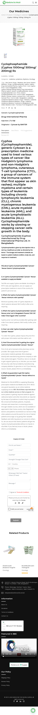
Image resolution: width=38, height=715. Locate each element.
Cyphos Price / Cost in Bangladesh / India (18, 87)
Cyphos (26, 84)
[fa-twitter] (9, 108)
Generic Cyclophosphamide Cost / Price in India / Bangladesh (17, 93)
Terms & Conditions (7, 612)
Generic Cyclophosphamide (20, 91)
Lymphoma (19, 79)
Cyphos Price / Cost (24, 86)
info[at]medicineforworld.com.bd (14, 593)
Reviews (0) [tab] (5, 135)
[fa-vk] (15, 108)
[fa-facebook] (6, 108)
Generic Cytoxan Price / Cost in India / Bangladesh (18, 97)
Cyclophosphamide (18, 84)
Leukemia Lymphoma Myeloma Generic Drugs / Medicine (17, 99)
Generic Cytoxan (6, 96)
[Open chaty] (33, 710)
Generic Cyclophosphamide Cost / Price (17, 92)
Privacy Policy (5, 685)
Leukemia (12, 79)
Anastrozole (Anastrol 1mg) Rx (9, 566)
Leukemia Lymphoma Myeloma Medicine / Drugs (18, 100)
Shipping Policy (5, 678)
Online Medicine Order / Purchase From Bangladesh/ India (19, 105)
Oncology (32, 79)
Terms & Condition (23, 492)
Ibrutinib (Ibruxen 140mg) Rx (28, 566)
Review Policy (5, 681)
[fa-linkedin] (12, 108)
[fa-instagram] (23, 701)
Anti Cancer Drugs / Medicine (14, 82)
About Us (4, 604)
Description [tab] (5, 130)
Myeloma (26, 79)
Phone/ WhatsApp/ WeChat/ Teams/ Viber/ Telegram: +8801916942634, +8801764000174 (19, 588)
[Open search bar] (33, 2)
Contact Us (4, 616)
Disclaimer (4, 608)
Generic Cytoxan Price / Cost (21, 96)
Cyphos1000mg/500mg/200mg (11, 89)
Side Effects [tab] (15, 130)
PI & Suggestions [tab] (26, 130)
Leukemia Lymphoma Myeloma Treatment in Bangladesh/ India (17, 102)
